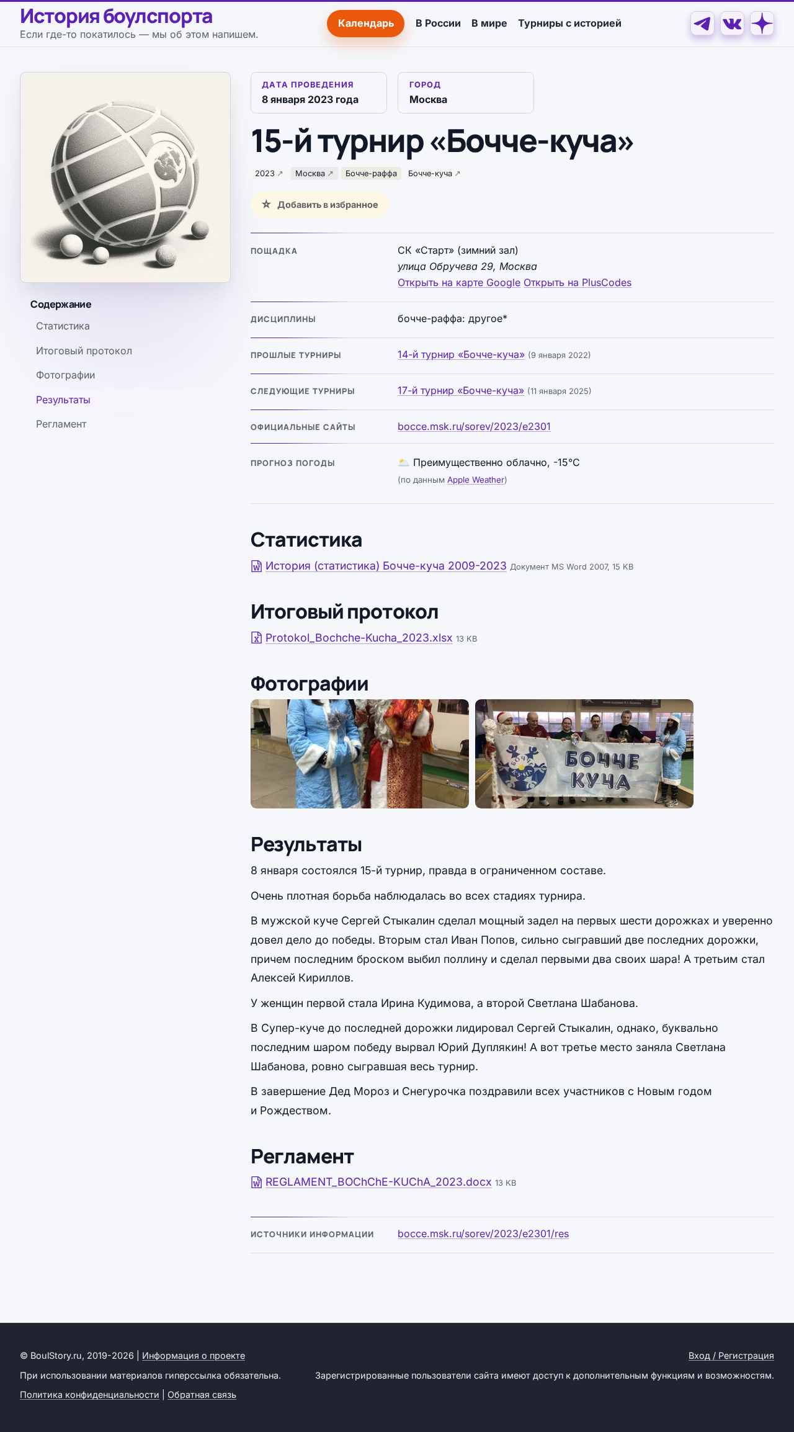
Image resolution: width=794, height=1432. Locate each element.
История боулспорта (116, 16)
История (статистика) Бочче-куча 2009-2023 (386, 565)
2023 (265, 173)
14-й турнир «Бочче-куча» (461, 354)
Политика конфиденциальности (89, 1394)
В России (438, 23)
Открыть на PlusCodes (577, 282)
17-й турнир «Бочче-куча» (461, 390)
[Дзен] (762, 23)
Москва (310, 173)
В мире (489, 23)
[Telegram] (702, 23)
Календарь (366, 23)
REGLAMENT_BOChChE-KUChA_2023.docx (378, 1181)
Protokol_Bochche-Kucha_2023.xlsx (359, 637)
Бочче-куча (430, 173)
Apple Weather (475, 480)
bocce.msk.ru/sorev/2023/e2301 (474, 426)
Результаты (63, 399)
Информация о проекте (193, 1355)
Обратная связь (201, 1394)
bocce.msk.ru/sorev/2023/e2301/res (483, 1233)
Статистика (63, 326)
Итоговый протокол (84, 350)
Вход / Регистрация (731, 1355)
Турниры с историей (570, 23)
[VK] (732, 23)
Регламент (61, 424)
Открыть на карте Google (459, 282)
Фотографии (65, 375)
